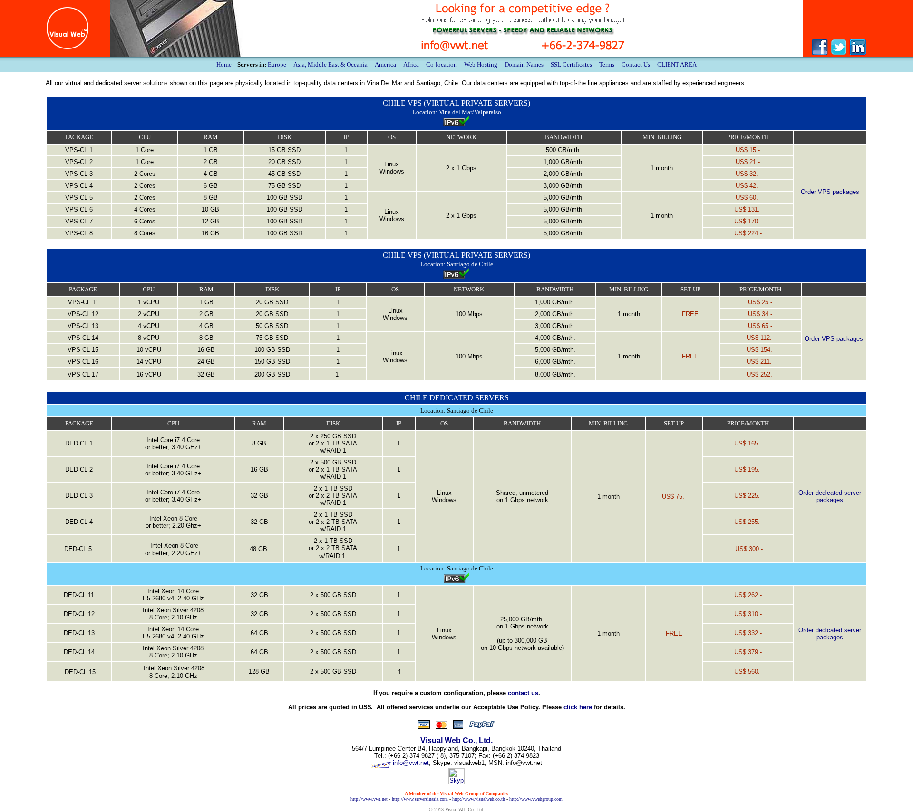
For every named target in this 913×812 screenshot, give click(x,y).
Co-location (441, 64)
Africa (411, 64)
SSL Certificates (571, 64)
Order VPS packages (830, 191)
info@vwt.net (411, 762)
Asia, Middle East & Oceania (330, 64)
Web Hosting (480, 64)
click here (577, 707)
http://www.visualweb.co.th (478, 799)
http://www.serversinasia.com (420, 799)
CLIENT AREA (677, 64)
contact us (523, 692)
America (385, 64)
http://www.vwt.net (369, 799)
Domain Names (524, 64)
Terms (606, 64)
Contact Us (636, 64)
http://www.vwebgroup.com (536, 799)
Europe (277, 64)
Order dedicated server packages (829, 496)
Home (224, 64)
